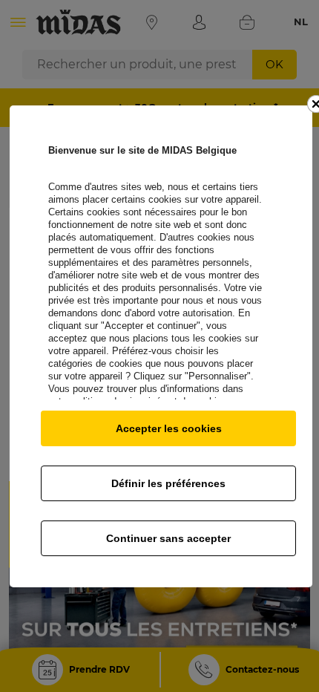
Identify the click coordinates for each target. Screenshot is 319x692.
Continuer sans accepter (168, 538)
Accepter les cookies (169, 428)
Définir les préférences (168, 483)
